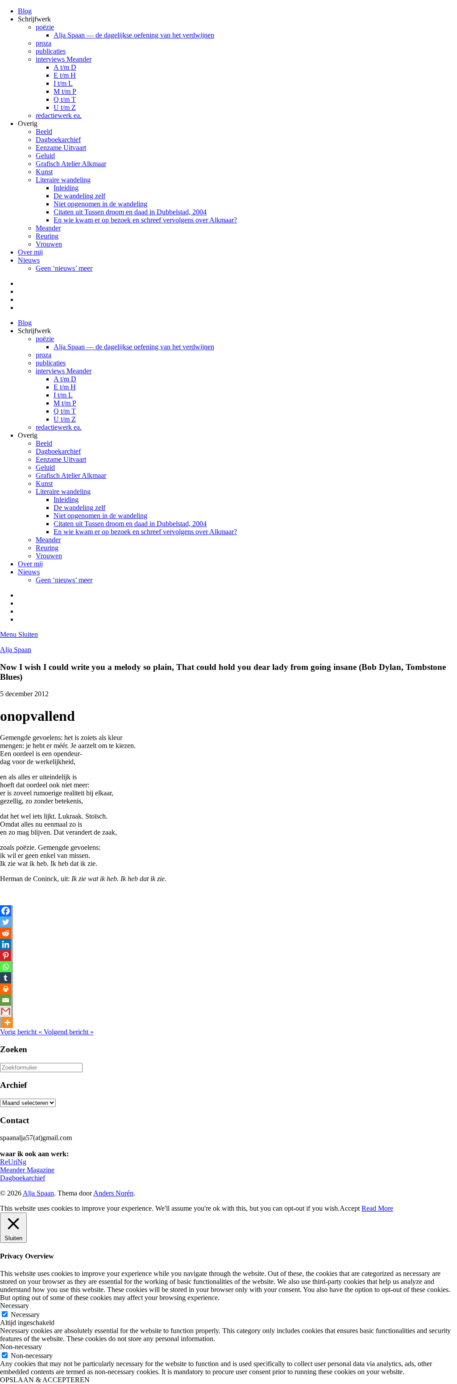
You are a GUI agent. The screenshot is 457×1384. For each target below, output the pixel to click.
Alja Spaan (15, 649)
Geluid (45, 155)
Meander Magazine (27, 1170)
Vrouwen (49, 244)
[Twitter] (5, 922)
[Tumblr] (5, 977)
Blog (25, 11)
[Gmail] (5, 1011)
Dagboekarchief (58, 139)
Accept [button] (350, 1208)
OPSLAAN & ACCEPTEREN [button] (45, 1380)
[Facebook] (5, 910)
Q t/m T (65, 99)
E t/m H (65, 75)
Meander (48, 228)
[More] (7, 1022)
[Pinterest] (5, 955)
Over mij (30, 252)
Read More (377, 1208)
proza (43, 43)
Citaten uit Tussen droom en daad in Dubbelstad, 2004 (130, 212)
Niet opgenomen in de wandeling (100, 204)
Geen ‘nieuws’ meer (64, 268)
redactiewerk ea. (59, 115)
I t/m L (63, 83)
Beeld (44, 131)
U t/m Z (65, 107)
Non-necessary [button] (21, 1347)
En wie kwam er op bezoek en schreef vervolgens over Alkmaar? (145, 220)
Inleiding (66, 188)
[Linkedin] (5, 944)
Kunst (44, 172)
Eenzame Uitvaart (61, 147)
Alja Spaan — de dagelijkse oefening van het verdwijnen (134, 35)
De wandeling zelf (79, 196)
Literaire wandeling (63, 180)
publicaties (51, 51)
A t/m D (65, 67)
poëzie (45, 27)
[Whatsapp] (5, 966)
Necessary (25, 1314)
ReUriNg (13, 1162)
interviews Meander (63, 59)
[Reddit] (5, 933)
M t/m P (65, 91)
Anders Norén (113, 1193)
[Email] (5, 1000)
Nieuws (29, 260)
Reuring (47, 236)
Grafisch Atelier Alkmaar (71, 163)
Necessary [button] (14, 1305)
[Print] (5, 989)
